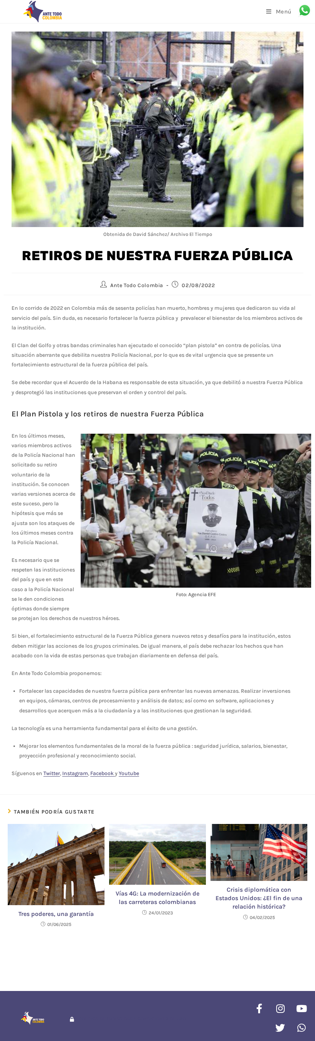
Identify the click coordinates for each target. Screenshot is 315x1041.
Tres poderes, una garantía (56, 913)
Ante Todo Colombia (136, 285)
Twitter (51, 773)
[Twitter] (280, 1027)
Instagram (75, 773)
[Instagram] (280, 1008)
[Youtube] (301, 1008)
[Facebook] (259, 1008)
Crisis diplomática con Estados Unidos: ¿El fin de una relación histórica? (259, 898)
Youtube (129, 773)
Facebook (102, 773)
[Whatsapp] (301, 1027)
